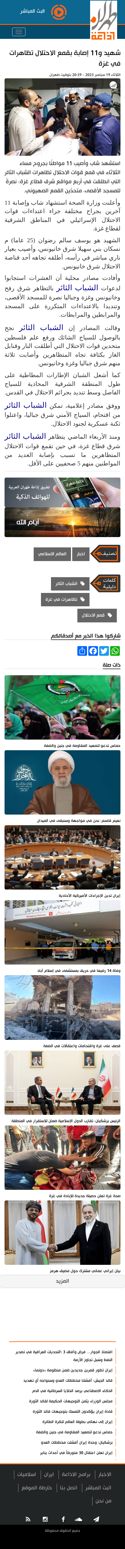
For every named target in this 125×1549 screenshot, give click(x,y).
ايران (49, 1474)
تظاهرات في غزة (61, 599)
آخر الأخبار (100, 1319)
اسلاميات (26, 1474)
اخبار (81, 554)
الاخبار (104, 1474)
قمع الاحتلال (93, 615)
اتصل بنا (68, 1488)
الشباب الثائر (77, 288)
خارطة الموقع (37, 1488)
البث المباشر (98, 1488)
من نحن (103, 1501)
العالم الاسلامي (52, 554)
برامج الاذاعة (76, 1474)
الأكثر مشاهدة (94, 1334)
